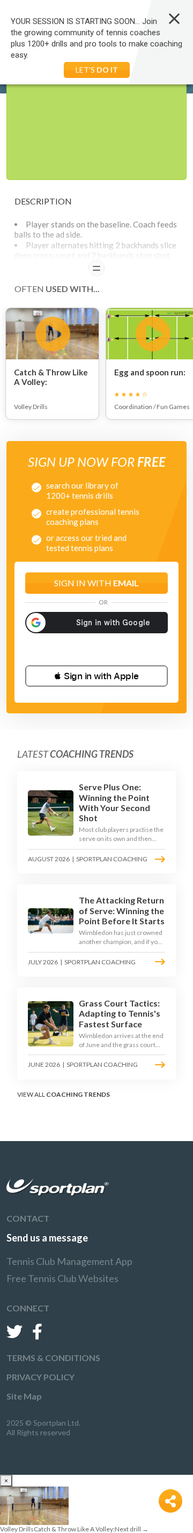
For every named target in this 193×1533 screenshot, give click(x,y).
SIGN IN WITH (96, 583)
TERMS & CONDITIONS (53, 1358)
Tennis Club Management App (69, 1261)
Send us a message (47, 1238)
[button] (96, 676)
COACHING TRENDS (78, 1094)
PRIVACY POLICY (40, 1377)
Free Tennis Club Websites (62, 1278)
